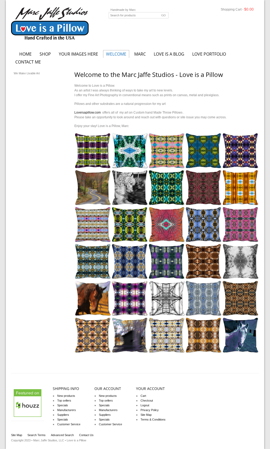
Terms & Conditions (153, 419)
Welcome (116, 54)
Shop (45, 54)
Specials (62, 405)
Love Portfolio (209, 54)
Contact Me (28, 62)
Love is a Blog (169, 54)
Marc (140, 54)
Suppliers (63, 414)
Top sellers (64, 400)
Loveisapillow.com (87, 112)
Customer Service (68, 424)
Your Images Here (78, 54)
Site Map (146, 414)
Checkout (147, 400)
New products (66, 395)
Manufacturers (66, 410)
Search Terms (36, 435)
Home (25, 54)
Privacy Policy (150, 410)
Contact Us (86, 435)
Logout (145, 405)
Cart (143, 395)
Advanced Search (62, 435)
